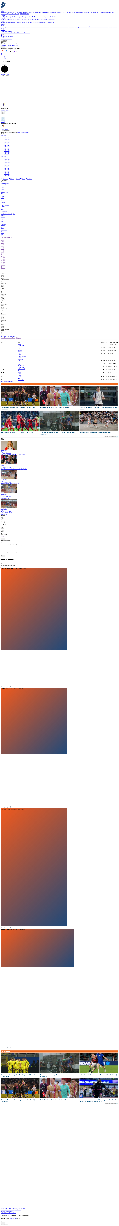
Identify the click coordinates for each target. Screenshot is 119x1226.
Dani (4, 237)
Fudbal (4, 33)
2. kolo (2, 241)
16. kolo (3, 262)
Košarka (14, 33)
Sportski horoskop (103, 27)
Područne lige (34, 12)
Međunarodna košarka (38, 16)
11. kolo (3, 254)
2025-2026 (6, 138)
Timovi (18, 179)
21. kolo (3, 269)
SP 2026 (26, 14)
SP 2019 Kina (55, 16)
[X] (10, 51)
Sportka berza (12, 1213)
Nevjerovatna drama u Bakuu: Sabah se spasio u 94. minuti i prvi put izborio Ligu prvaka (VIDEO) (97, 1100)
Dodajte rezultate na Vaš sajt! (8, 336)
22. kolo (3, 238)
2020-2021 (6, 145)
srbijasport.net (12, 1218)
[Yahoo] (15, 51)
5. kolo (2, 246)
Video (66, 27)
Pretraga (11, 1211)
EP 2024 (17, 14)
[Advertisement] (59, 89)
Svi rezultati (9, 237)
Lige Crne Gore (100, 12)
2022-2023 (6, 142)
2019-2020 (6, 146)
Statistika (29, 179)
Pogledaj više (4, 514)
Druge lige (19, 12)
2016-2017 (6, 151)
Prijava (4, 40)
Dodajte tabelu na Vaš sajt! (7, 381)
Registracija (15, 45)
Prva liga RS (13, 12)
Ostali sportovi (78, 27)
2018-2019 (6, 148)
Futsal (73, 12)
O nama (5, 1208)
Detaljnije (18, 338)
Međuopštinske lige (43, 12)
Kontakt (12, 1210)
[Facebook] (6, 51)
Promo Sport (95, 27)
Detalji (2, 536)
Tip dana (3, 28)
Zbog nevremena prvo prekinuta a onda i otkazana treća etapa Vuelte (57, 433)
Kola (2, 237)
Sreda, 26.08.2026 (5, 74)
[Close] (1, 542)
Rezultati (5, 179)
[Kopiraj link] (10, 686)
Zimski (2, 27)
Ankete (7, 1213)
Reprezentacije (4, 14)
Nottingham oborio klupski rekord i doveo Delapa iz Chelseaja (98, 1075)
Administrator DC (5, 129)
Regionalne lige (27, 12)
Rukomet (27, 33)
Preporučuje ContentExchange (110, 436)
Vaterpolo (39, 27)
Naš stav (90, 27)
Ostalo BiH (87, 12)
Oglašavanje (17, 1210)
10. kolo (3, 253)
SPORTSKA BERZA (6, 39)
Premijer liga (10, 16)
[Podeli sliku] (2, 686)
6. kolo (2, 247)
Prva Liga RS (4, 19)
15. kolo (3, 260)
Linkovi (3, 1213)
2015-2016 (6, 152)
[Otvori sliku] (7, 686)
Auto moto (18, 27)
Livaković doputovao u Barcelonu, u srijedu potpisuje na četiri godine (98, 408)
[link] (59, 278)
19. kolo (3, 266)
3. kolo (2, 243)
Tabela (12, 179)
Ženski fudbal (68, 12)
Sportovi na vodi (60, 27)
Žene (5, 58)
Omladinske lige (60, 12)
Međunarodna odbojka (40, 22)
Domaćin (6, 338)
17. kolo (3, 263)
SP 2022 (22, 14)
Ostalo (16, 16)
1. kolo (2, 240)
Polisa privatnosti (21, 1208)
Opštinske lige (52, 12)
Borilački (28, 27)
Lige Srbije (93, 12)
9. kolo (2, 252)
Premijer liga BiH (5, 12)
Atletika (23, 27)
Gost (10, 338)
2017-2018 (6, 149)
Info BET (84, 27)
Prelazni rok (11, 14)
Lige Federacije (79, 12)
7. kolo (2, 249)
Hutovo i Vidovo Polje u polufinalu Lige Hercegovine (95, 432)
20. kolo (3, 268)
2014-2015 (6, 154)
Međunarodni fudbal (109, 12)
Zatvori (3, 539)
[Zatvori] (1, 563)
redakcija (3, 122)
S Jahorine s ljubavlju (6, 31)
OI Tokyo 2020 (113, 27)
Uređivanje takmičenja (22, 132)
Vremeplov (71, 27)
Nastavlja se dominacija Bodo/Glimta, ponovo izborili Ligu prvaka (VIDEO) (18, 1075)
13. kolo (3, 257)
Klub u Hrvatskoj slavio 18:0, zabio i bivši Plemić (54, 407)
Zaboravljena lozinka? (6, 45)
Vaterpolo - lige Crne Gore (49, 27)
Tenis (13, 27)
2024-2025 (6, 59)
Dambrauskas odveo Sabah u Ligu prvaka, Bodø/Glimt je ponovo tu (18, 408)
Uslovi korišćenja (12, 1208)
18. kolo (3, 265)
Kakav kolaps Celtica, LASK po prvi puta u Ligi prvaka (17, 432)
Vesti (2, 9)
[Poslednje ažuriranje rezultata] (1, 335)
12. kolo (3, 256)
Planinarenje (34, 27)
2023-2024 (6, 140)
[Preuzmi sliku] (5, 686)
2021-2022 (6, 143)
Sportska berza (8, 27)
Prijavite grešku (5, 1211)
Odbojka (21, 33)
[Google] (2, 51)
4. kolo (2, 244)
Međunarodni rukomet (41, 19)
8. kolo (2, 250)
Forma (13, 338)
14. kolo (3, 259)
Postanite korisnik (5, 1210)
